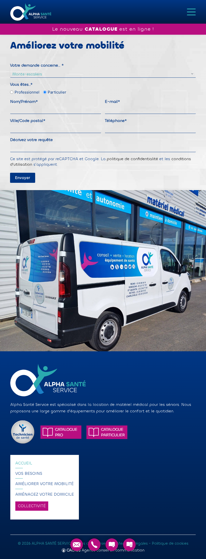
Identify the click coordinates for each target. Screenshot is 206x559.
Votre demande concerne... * (37, 65)
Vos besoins (28, 473)
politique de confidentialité (132, 158)
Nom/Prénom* (24, 101)
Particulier (55, 92)
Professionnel (25, 92)
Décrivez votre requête (31, 139)
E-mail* (112, 101)
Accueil (23, 463)
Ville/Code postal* (27, 120)
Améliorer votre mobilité (44, 483)
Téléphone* (116, 120)
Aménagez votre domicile (44, 494)
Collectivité (32, 505)
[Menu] (191, 12)
